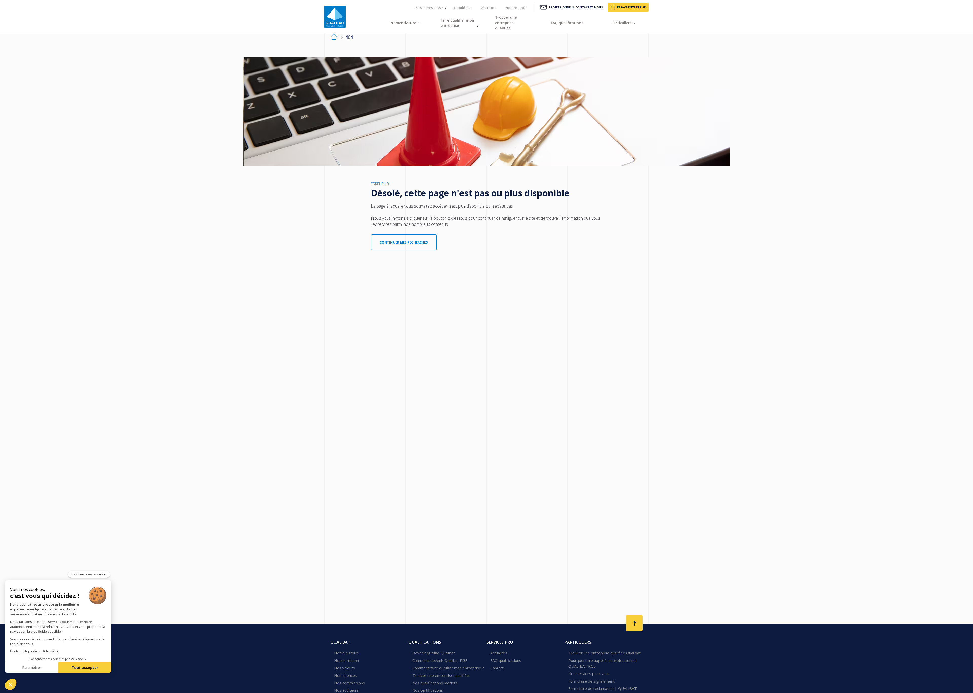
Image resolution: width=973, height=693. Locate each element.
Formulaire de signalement (591, 681)
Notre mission (346, 660)
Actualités (488, 8)
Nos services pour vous (589, 673)
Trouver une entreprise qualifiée (440, 675)
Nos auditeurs (346, 690)
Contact (497, 667)
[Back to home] (335, 16)
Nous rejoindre (516, 8)
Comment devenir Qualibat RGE (439, 660)
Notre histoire (346, 652)
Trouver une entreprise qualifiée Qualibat (604, 652)
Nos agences (345, 675)
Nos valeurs (344, 667)
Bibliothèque (462, 8)
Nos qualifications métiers (435, 682)
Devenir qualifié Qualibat (433, 652)
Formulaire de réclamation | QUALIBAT (602, 688)
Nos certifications (427, 690)
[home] (334, 37)
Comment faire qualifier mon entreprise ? (448, 667)
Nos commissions (349, 682)
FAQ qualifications (505, 660)
